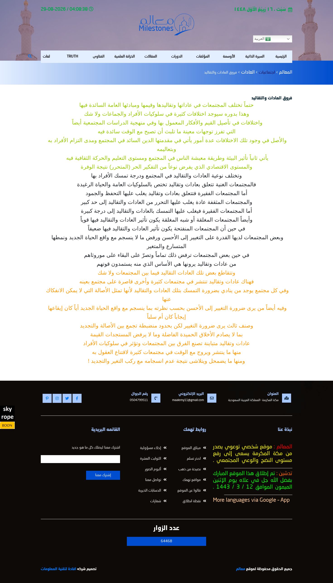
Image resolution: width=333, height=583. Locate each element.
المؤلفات (203, 56)
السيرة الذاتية (254, 56)
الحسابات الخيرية (149, 490)
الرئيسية (281, 56)
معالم (240, 569)
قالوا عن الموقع (189, 490)
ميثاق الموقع (191, 448)
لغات (46, 56)
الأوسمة (229, 56)
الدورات (176, 56)
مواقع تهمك (192, 480)
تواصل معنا (153, 480)
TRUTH (72, 56)
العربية (259, 39)
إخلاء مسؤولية (150, 448)
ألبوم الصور (153, 469)
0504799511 (139, 400)
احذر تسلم (194, 459)
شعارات (155, 501)
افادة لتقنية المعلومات (58, 569)
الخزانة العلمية (124, 56)
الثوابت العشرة (150, 459)
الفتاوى (98, 56)
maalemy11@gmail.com (188, 400)
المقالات (151, 56)
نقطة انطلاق (192, 501)
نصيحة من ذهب (189, 469)
